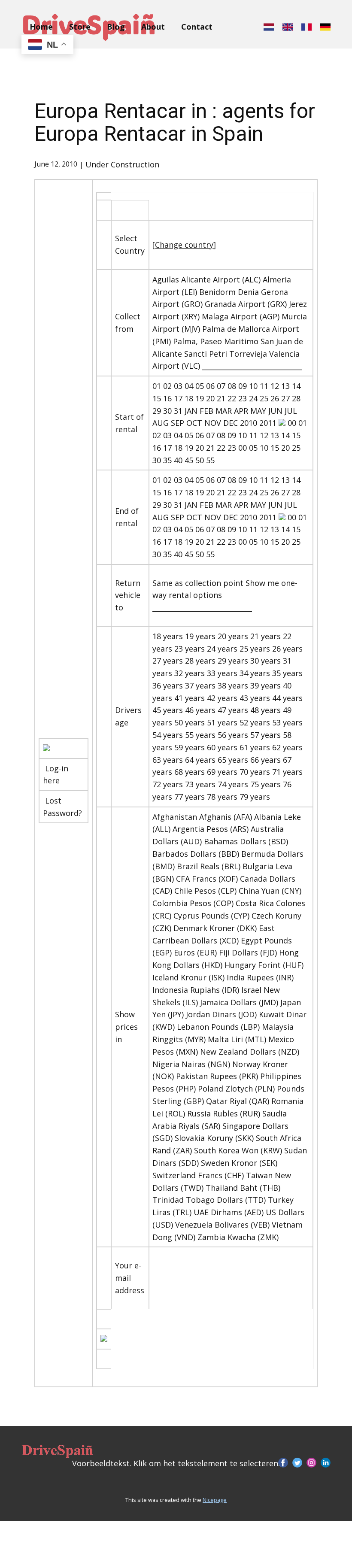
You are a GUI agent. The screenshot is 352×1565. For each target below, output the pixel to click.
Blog (116, 26)
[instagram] (311, 1463)
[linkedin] (326, 1463)
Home (41, 26)
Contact (196, 26)
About (153, 26)
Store (80, 26)
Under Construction (122, 164)
